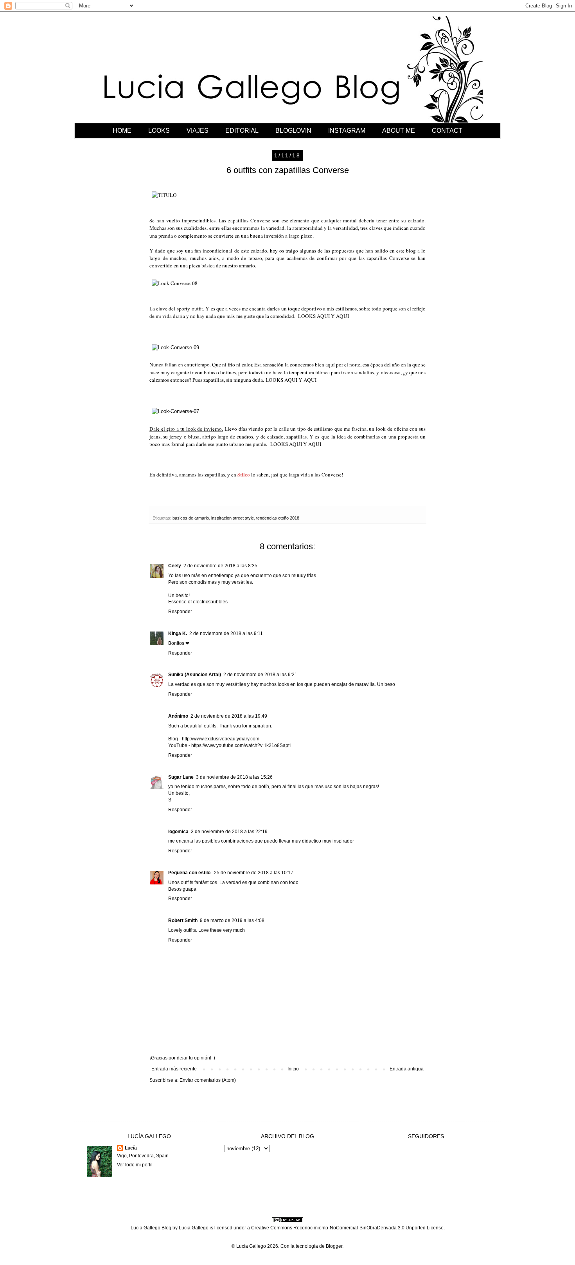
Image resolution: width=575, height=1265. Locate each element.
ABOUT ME (398, 130)
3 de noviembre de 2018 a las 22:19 (229, 831)
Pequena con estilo (190, 872)
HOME (122, 130)
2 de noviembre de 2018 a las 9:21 (260, 674)
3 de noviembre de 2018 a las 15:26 (234, 777)
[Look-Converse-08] (174, 283)
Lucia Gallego (193, 1228)
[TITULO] (164, 195)
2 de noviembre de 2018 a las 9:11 (226, 633)
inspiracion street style (232, 518)
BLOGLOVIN (293, 130)
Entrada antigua (407, 1069)
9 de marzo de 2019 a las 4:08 (232, 920)
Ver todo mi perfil (135, 1165)
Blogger (334, 1246)
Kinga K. (177, 633)
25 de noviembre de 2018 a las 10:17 (253, 872)
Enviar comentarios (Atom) (208, 1080)
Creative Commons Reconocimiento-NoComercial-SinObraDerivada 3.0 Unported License (347, 1228)
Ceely (174, 565)
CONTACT (447, 130)
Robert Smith (183, 920)
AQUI (323, 315)
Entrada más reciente (174, 1069)
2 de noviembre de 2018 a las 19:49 (228, 716)
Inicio (293, 1069)
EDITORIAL (242, 130)
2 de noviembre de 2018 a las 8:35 (220, 565)
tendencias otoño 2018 (277, 518)
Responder (180, 611)
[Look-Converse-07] (175, 411)
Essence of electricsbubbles (198, 602)
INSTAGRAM (346, 130)
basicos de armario (190, 518)
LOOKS (159, 130)
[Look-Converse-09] (175, 347)
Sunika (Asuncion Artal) (194, 674)
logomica (178, 831)
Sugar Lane (181, 777)
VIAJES (197, 130)
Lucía (131, 1148)
